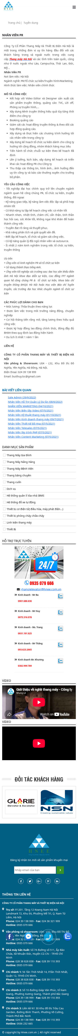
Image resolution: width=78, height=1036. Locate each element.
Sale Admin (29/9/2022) (22, 397)
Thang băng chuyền (19, 475)
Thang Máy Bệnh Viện (20, 468)
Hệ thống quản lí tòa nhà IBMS (25, 495)
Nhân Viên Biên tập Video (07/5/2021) (30, 410)
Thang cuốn (14, 482)
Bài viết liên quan (16, 390)
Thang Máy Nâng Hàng (21, 462)
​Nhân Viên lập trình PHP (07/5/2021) (30, 432)
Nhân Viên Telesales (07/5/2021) (27, 428)
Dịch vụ (11, 489)
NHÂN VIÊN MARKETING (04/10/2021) (30, 406)
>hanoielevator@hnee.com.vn (40, 589)
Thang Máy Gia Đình (19, 455)
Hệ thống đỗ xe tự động (21, 502)
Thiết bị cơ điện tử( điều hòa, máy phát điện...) (35, 509)
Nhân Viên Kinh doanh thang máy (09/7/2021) (35, 419)
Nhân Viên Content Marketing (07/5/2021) (33, 436)
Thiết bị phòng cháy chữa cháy (25, 515)
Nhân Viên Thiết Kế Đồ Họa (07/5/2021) (31, 423)
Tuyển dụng (31, 22)
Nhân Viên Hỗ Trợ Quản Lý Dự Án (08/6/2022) (35, 402)
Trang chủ (14, 22)
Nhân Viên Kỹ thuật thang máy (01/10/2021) (34, 415)
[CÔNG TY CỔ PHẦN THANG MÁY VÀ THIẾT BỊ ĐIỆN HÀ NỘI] (8, 6)
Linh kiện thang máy (19, 522)
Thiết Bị (11, 529)
